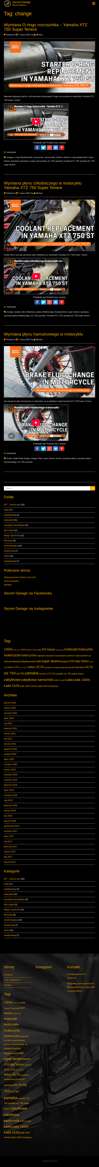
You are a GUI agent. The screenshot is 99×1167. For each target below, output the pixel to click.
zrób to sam (59, 680)
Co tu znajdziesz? (12, 980)
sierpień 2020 (10, 754)
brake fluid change (21, 458)
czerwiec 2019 (10, 780)
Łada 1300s (81, 680)
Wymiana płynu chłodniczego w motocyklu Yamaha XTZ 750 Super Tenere (43, 185)
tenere (64, 661)
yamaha (31, 673)
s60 (39, 661)
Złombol (7, 585)
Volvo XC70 (36, 667)
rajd (89, 656)
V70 (71, 661)
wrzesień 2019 (10, 775)
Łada (6, 510)
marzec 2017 (10, 852)
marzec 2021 (10, 733)
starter (59, 157)
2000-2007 (16, 650)
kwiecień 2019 (10, 785)
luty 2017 (8, 857)
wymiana (80, 667)
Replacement (28, 661)
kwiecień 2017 (10, 847)
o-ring (16, 157)
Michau (39, 34)
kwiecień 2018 (10, 805)
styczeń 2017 (10, 862)
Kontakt (7, 985)
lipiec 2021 (9, 718)
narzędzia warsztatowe (14, 525)
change (10, 157)
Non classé (9, 530)
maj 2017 (8, 841)
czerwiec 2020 (10, 764)
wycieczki (69, 667)
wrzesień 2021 (10, 713)
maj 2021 (8, 723)
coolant (17, 312)
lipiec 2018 (9, 790)
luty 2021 (8, 739)
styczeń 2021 (10, 744)
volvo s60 (27, 1065)
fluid (40, 458)
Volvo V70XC (23, 667)
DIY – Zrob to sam (12, 505)
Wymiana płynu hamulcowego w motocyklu (43, 334)
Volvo (6, 556)
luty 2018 (8, 816)
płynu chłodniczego (45, 312)
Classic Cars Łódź (33, 650)
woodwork (48, 667)
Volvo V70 (12, 667)
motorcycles (28, 655)
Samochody (9, 551)
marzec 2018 (10, 811)
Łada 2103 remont (28, 686)
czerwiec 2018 (10, 795)
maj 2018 (8, 800)
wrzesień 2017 (10, 831)
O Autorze (8, 975)
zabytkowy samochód (37, 680)
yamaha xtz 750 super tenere (69, 673)
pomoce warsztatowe (77, 655)
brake (9, 458)
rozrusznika (49, 157)
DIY (44, 649)
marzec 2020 (10, 769)
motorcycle (12, 655)
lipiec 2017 (9, 836)
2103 (22, 649)
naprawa (41, 655)
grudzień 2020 (10, 749)
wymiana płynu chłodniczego (17, 315)
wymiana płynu (69, 458)
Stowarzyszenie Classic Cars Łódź (20, 577)
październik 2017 (12, 826)
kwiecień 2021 (10, 728)
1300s (8, 649)
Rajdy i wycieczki (12, 535)
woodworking (10, 561)
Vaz (77, 661)
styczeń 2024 (10, 703)
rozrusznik (38, 157)
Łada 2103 (11, 685)
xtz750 (20, 673)
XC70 (89, 667)
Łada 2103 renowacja (48, 686)
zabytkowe (12, 680)
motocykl (70, 649)
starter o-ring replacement (75, 157)
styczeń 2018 (10, 821)
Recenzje (8, 541)
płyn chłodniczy (28, 312)
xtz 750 (10, 673)
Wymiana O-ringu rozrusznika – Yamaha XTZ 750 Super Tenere (45, 27)
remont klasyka (11, 546)
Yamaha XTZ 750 (47, 674)
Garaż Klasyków (11, 581)
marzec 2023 (10, 708)
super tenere (51, 661)
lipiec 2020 (9, 759)
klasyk (51, 649)
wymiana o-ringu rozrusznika (33, 161)
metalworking (10, 515)
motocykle (8, 520)
